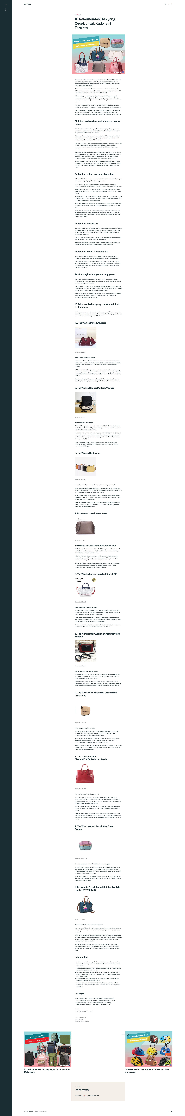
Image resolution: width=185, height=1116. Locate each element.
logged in (85, 1095)
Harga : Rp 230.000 (80, 352)
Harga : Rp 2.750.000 (80, 666)
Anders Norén (43, 1111)
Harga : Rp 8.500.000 (80, 788)
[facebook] (168, 4)
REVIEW (27, 4)
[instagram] (165, 4)
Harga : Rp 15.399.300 (81, 858)
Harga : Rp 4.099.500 (80, 722)
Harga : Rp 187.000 (80, 540)
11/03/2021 (83, 1018)
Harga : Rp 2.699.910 (80, 919)
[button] (6, 558)
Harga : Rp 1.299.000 (80, 602)
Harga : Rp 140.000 (80, 417)
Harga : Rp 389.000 (80, 479)
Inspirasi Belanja (84, 1021)
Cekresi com (79, 1019)
